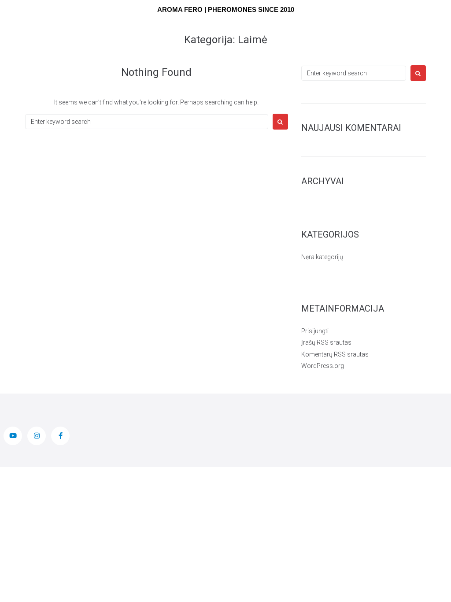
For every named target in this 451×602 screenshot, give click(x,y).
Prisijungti (315, 330)
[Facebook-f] (60, 436)
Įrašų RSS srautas (326, 342)
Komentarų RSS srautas (335, 354)
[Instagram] (36, 436)
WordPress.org (322, 365)
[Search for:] (146, 121)
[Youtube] (13, 436)
